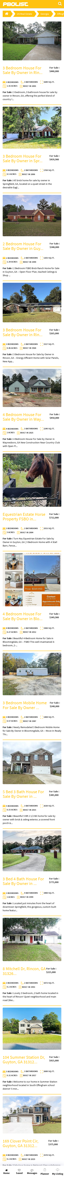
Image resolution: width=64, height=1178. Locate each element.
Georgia (45, 13)
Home (6, 1173)
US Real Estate (24, 13)
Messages (32, 1173)
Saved (19, 1173)
